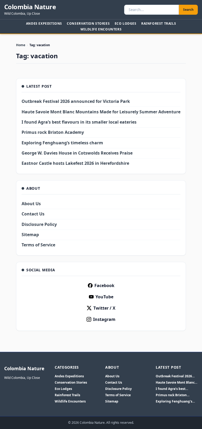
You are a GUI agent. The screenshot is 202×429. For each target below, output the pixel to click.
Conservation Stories (88, 23)
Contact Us (33, 214)
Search (188, 9)
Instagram (104, 319)
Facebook (104, 285)
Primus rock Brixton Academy (53, 132)
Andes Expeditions (44, 23)
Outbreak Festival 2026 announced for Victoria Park (76, 101)
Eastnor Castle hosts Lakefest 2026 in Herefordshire (75, 163)
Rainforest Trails (158, 23)
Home (20, 45)
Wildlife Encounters (101, 29)
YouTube (104, 297)
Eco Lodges (126, 23)
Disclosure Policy (39, 224)
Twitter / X (104, 308)
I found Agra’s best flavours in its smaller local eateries (79, 122)
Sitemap (30, 234)
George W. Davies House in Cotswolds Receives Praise (77, 153)
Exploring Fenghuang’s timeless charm (62, 143)
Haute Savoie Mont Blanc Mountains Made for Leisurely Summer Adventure (101, 112)
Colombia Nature (30, 7)
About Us (31, 203)
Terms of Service (38, 245)
